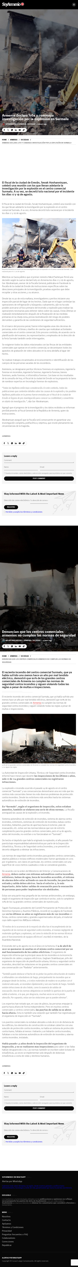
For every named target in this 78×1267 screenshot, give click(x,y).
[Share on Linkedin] (16, 130)
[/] (74, 5)
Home (4, 140)
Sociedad (31, 124)
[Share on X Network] (8, 130)
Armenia (22, 124)
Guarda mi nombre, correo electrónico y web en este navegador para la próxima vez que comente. (39, 473)
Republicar (7, 1245)
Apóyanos (6, 1224)
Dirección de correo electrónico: (17, 500)
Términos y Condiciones (12, 1227)
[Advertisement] (39, 160)
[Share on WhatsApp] (12, 130)
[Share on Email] (20, 130)
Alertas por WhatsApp (12, 1182)
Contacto (6, 1220)
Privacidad (7, 1231)
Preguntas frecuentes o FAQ (15, 1235)
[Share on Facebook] (4, 130)
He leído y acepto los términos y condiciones (24, 512)
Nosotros (6, 1217)
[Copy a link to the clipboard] (24, 130)
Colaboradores (8, 1238)
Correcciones (8, 1242)
